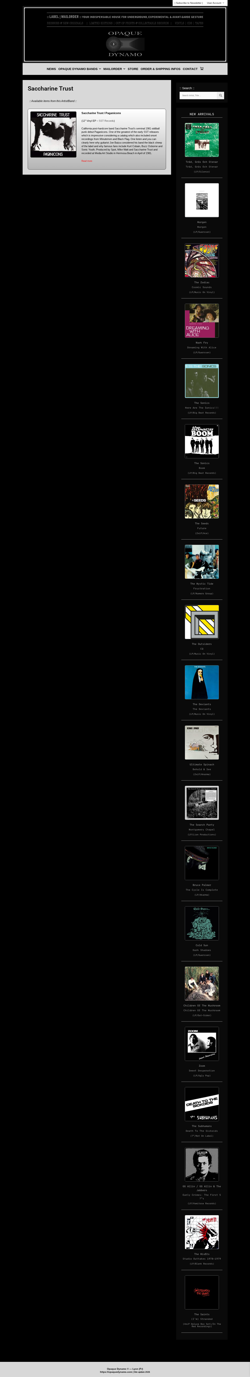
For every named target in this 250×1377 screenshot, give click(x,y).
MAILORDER (112, 69)
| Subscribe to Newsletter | (189, 3)
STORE (133, 69)
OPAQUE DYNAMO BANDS (78, 69)
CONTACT (190, 69)
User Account (214, 3)
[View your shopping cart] (202, 69)
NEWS (51, 69)
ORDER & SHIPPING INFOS (160, 69)
